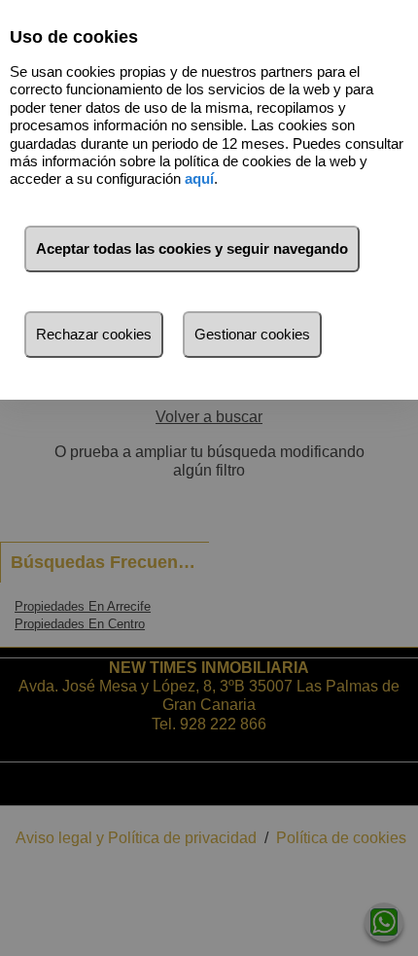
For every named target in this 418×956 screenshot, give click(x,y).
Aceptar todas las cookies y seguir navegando (192, 248)
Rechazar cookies (94, 334)
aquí (199, 178)
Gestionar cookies (252, 334)
